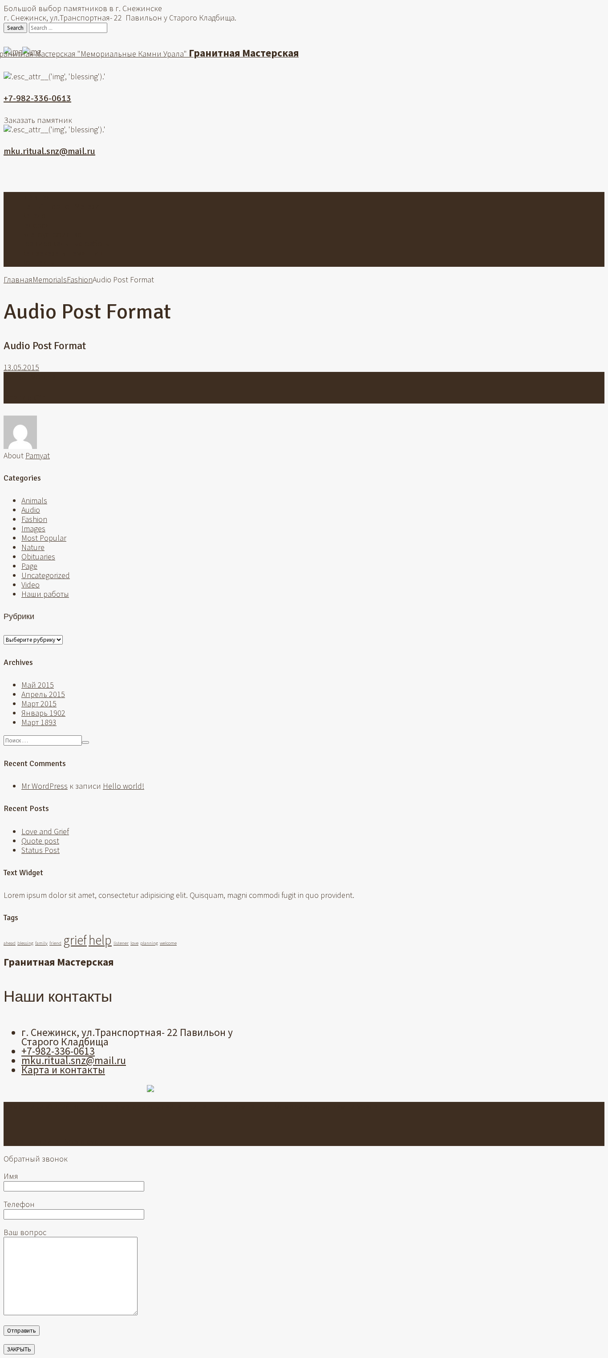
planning (149, 943)
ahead (10, 943)
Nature (33, 547)
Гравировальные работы (65, 243)
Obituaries (38, 556)
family (41, 943)
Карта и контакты (63, 1069)
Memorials (49, 279)
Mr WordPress (44, 786)
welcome (168, 943)
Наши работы (45, 594)
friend (55, 943)
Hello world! (123, 786)
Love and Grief (45, 831)
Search (15, 28)
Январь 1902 (43, 713)
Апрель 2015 (43, 694)
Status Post (40, 850)
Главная (35, 197)
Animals (34, 500)
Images (33, 528)
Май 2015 (37, 685)
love (134, 943)
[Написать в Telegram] (317, 175)
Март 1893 (39, 722)
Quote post (40, 841)
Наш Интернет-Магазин (63, 206)
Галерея (35, 225)
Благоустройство (51, 234)
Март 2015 (39, 703)
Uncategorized (45, 575)
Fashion (80, 279)
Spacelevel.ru (87, 1141)
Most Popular (43, 538)
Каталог (35, 215)
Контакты (38, 262)
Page (29, 566)
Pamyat (37, 455)
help (100, 940)
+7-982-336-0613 (37, 98)
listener (121, 943)
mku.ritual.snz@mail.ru (49, 151)
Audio (30, 510)
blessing (25, 943)
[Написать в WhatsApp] (290, 175)
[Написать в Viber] (304, 175)
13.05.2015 (21, 367)
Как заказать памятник (62, 253)
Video (30, 584)
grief (75, 940)
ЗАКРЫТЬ (19, 1349)
